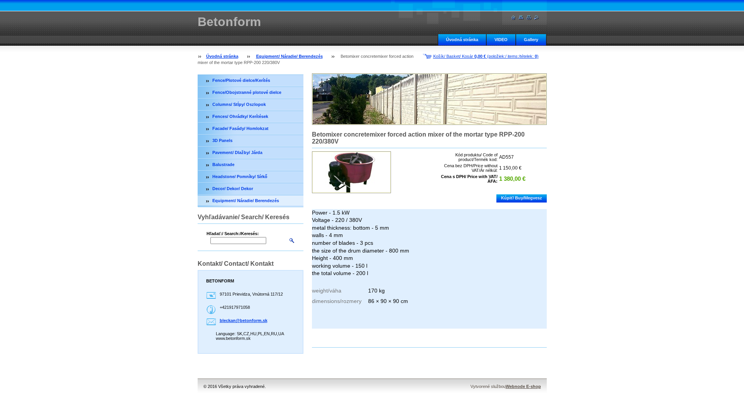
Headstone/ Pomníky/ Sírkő (239, 176)
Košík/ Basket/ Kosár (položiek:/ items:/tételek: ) (486, 56)
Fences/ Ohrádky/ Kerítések (240, 116)
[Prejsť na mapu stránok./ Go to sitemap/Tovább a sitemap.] (521, 18)
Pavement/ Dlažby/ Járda (237, 152)
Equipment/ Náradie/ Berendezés (289, 56)
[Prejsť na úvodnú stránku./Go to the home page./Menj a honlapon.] (513, 18)
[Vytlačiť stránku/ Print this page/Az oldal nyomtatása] (529, 18)
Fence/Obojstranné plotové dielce (246, 92)
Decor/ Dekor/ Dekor (232, 188)
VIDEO (501, 39)
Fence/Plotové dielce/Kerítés (241, 80)
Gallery (531, 39)
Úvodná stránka (462, 39)
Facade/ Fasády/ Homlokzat (240, 128)
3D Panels (222, 140)
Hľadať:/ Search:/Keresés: (233, 233)
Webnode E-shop (523, 386)
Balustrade (223, 164)
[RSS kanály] (536, 18)
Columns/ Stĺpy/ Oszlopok (239, 104)
